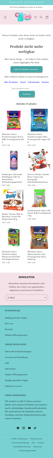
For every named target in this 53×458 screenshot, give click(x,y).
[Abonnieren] (45, 297)
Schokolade (34, 82)
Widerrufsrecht (36, 439)
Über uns (9, 323)
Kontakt (9, 329)
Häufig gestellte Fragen (16, 317)
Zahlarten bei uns (13, 386)
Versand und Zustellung (16, 357)
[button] (5, 17)
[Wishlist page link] (35, 17)
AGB (7, 363)
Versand (40, 443)
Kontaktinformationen (22, 447)
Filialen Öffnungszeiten (16, 335)
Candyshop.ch (22, 439)
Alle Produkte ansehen (26, 69)
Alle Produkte (11, 82)
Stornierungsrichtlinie (27, 450)
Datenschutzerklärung (20, 443)
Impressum (10, 368)
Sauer (23, 82)
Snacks (45, 82)
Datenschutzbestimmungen (18, 351)
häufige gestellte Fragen (16, 380)
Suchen (27, 94)
